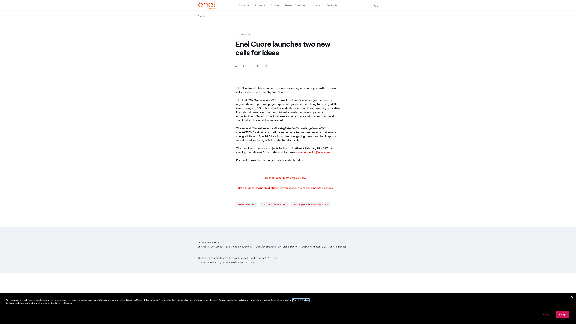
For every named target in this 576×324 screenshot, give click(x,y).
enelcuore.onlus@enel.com (313, 152)
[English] (207, 5)
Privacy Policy (238, 257)
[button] (236, 66)
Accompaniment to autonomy (310, 204)
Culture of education (274, 204)
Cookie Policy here (301, 300)
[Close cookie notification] (572, 297)
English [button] (275, 258)
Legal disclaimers (218, 257)
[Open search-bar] (376, 5)
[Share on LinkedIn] (258, 66)
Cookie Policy (257, 257)
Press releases (246, 204)
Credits (202, 257)
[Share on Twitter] (251, 66)
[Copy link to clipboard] (265, 66)
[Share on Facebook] (243, 66)
